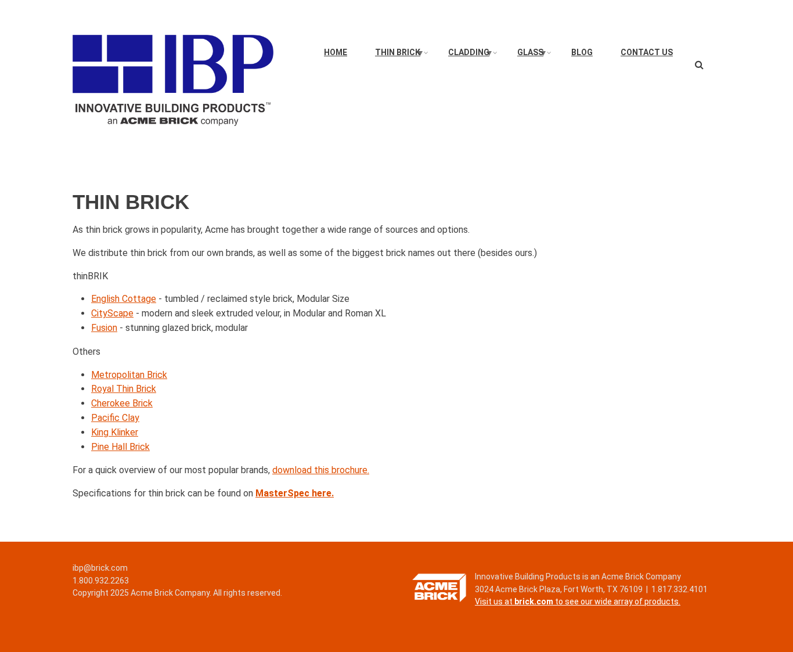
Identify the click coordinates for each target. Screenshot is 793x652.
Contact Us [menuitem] (647, 52)
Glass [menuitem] (532, 55)
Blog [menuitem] (582, 52)
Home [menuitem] (335, 52)
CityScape (112, 313)
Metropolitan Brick (129, 374)
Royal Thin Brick (123, 388)
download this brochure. (320, 470)
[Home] (173, 79)
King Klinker (114, 432)
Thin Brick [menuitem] (399, 55)
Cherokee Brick (122, 403)
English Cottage (123, 298)
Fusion (104, 327)
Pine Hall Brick (120, 446)
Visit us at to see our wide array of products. (577, 601)
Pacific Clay (115, 417)
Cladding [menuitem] (470, 55)
